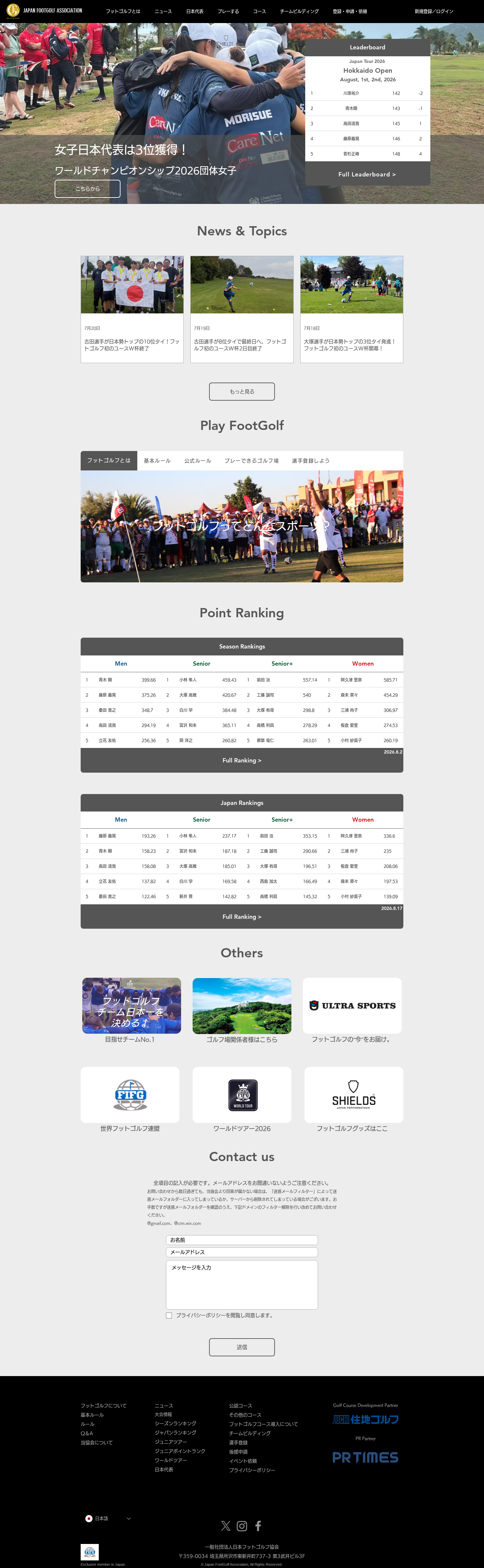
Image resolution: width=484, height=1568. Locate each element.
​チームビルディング (250, 1433)
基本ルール (92, 1415)
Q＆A (87, 1433)
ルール (87, 1424)
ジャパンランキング (175, 1432)
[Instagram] (242, 1526)
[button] (123, 11)
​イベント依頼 (243, 1461)
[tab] (109, 460)
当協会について (99, 1442)
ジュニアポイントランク (180, 1451)
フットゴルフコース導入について (266, 1424)
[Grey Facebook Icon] (258, 1526)
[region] (242, 527)
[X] (226, 1526)
